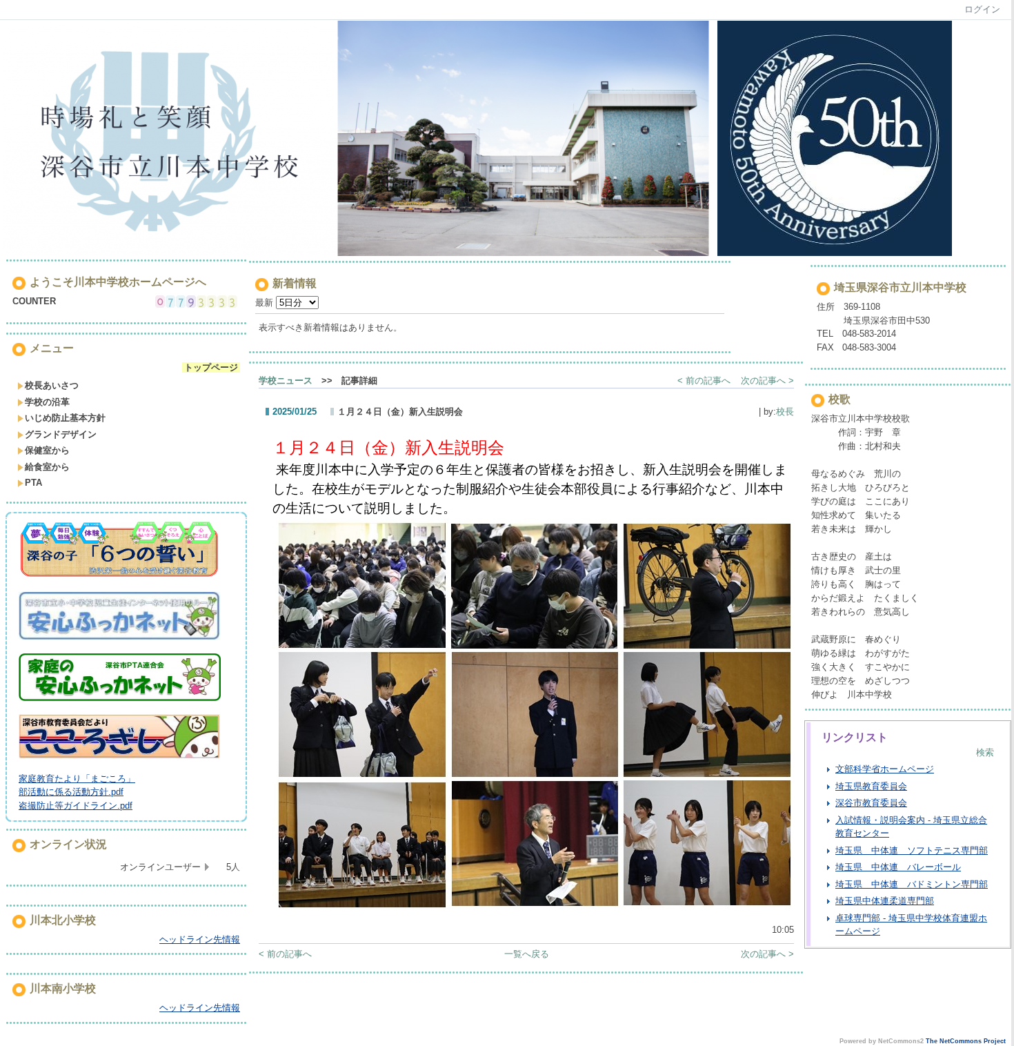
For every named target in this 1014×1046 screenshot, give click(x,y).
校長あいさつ (52, 385)
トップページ (211, 367)
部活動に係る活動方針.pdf (71, 792)
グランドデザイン (61, 434)
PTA (33, 482)
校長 (785, 411)
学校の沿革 (47, 402)
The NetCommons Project (966, 1041)
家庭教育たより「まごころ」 (77, 778)
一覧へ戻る (526, 954)
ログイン (982, 9)
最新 (265, 302)
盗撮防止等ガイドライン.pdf (75, 805)
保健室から (47, 450)
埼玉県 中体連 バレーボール (898, 867)
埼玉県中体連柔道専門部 (884, 901)
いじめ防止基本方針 (65, 418)
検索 (985, 752)
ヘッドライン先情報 (199, 939)
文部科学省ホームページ (884, 769)
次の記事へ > (767, 380)
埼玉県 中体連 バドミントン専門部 (911, 884)
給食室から (47, 467)
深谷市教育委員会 (871, 803)
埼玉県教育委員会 (871, 786)
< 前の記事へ (703, 380)
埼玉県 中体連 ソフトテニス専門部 (911, 850)
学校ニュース (285, 380)
